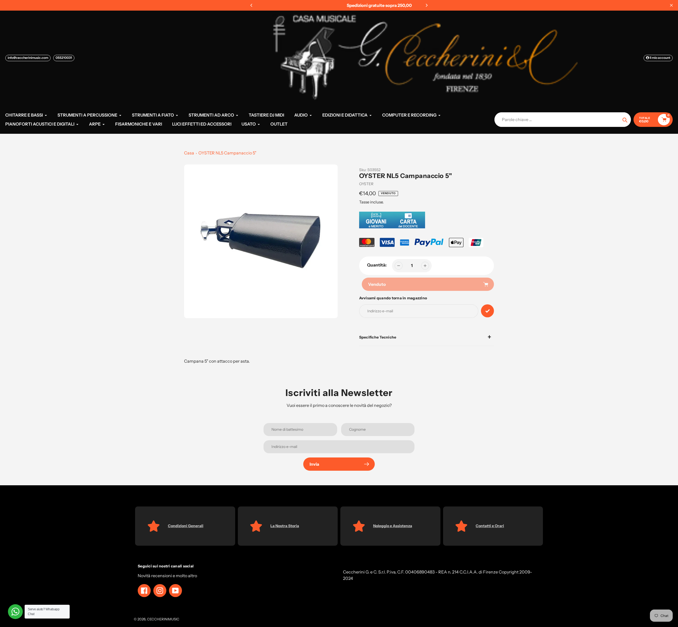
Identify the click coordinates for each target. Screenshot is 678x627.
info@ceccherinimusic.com (28, 58)
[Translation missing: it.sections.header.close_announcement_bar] (671, 5)
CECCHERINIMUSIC (163, 619)
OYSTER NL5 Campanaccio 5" (227, 152)
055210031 (64, 58)
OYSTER (366, 183)
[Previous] (251, 5)
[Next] (426, 5)
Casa (189, 152)
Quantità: (377, 265)
